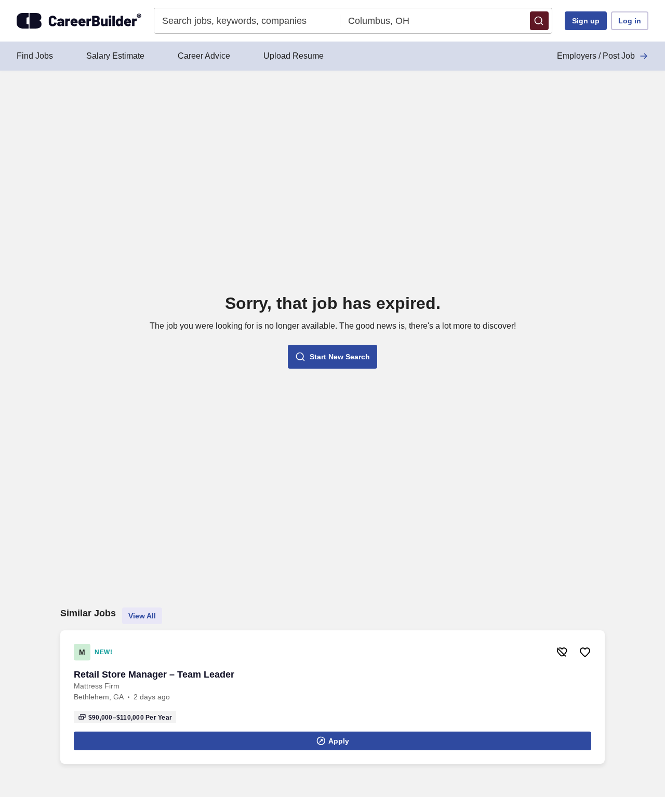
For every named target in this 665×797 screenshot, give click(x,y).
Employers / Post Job (596, 55)
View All (142, 616)
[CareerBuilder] (79, 21)
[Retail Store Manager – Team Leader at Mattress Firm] (332, 697)
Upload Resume (293, 55)
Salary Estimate (115, 55)
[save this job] (585, 652)
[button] (539, 20)
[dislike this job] (562, 652)
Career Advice (204, 55)
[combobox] (247, 20)
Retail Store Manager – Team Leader (154, 674)
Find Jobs (35, 55)
